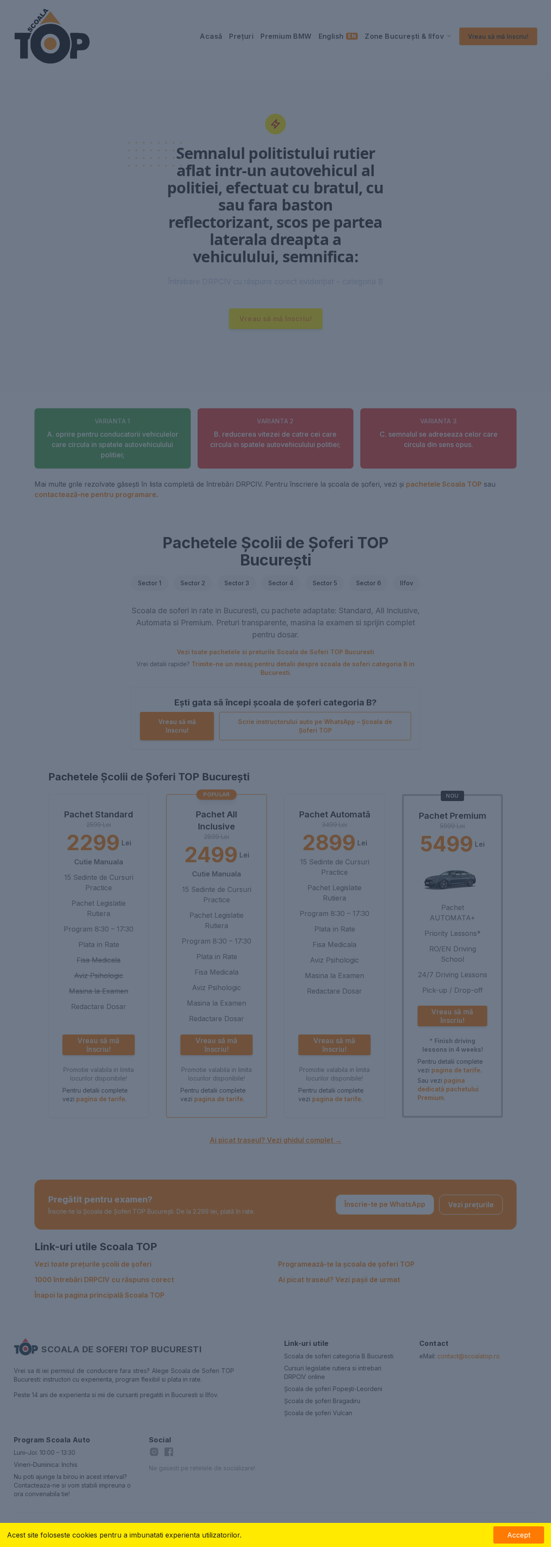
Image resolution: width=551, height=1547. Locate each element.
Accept (518, 1535)
